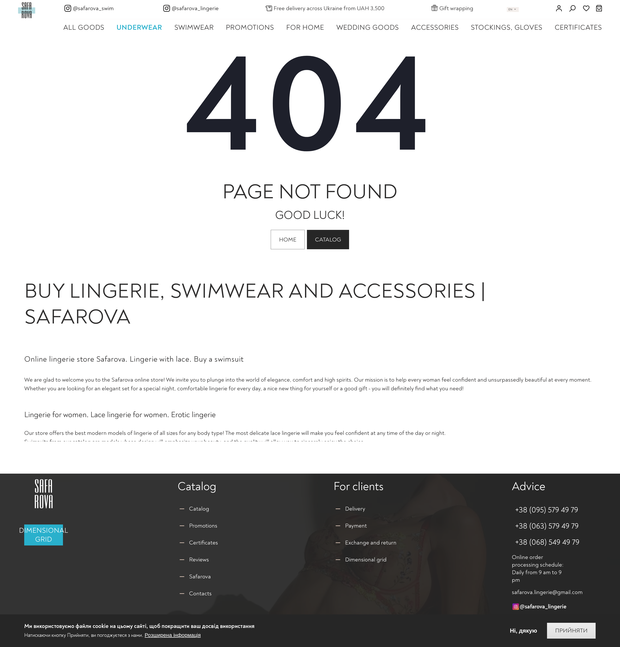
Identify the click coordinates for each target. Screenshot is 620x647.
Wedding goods (367, 27)
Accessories (435, 27)
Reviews (199, 559)
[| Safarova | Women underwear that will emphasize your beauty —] (26, 9)
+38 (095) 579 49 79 (546, 510)
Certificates (578, 27)
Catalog (328, 239)
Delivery (355, 508)
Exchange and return (370, 542)
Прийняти (571, 630)
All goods (83, 27)
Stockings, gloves (506, 27)
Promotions (250, 27)
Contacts (200, 593)
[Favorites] (586, 8)
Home (287, 239)
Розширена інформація (173, 635)
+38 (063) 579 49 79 (547, 526)
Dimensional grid (43, 535)
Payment (356, 525)
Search (572, 8)
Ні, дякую (523, 630)
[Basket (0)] (599, 8)
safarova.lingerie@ (547, 592)
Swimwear (194, 27)
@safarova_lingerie (195, 8)
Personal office (559, 8)
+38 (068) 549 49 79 (547, 542)
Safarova (200, 576)
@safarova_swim (93, 8)
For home (305, 27)
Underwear (139, 27)
